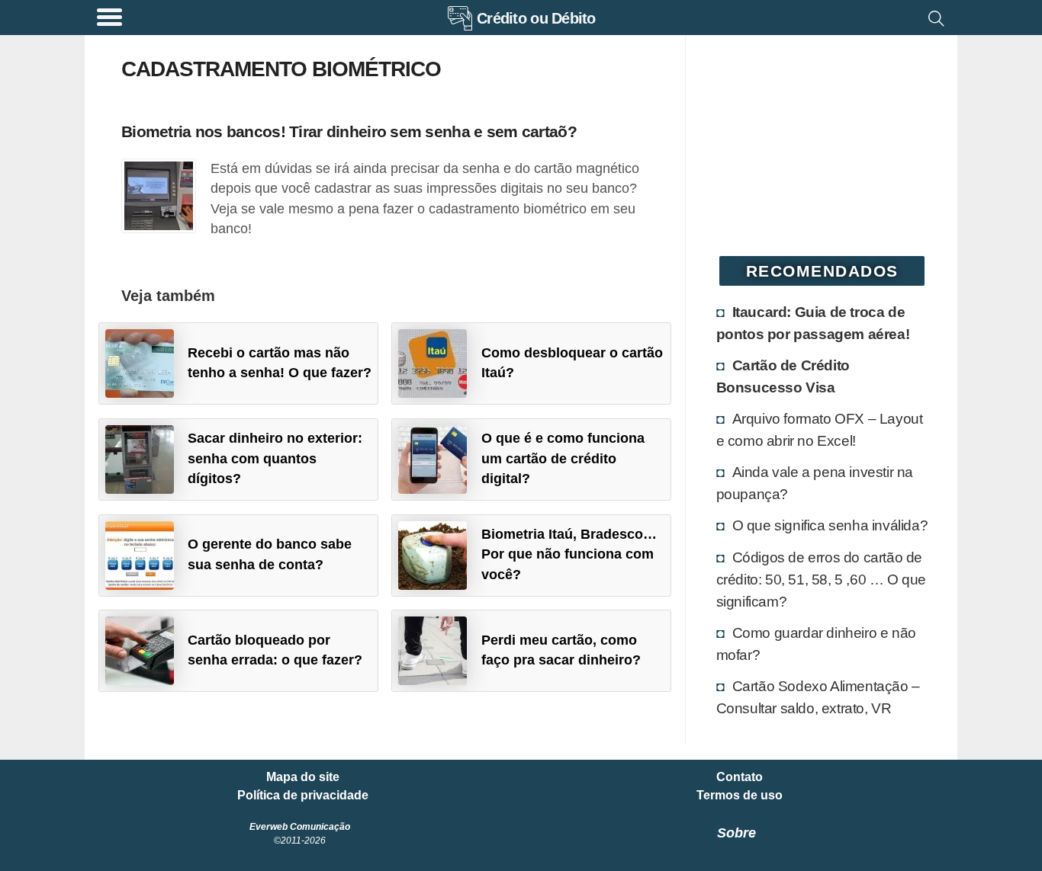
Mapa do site (302, 777)
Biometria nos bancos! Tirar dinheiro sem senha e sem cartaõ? (349, 131)
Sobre (736, 833)
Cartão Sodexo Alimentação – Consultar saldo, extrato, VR (818, 696)
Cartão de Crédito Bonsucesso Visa (783, 376)
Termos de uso (739, 795)
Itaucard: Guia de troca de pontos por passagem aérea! (813, 322)
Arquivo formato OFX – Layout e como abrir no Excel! (819, 429)
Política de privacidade (302, 795)
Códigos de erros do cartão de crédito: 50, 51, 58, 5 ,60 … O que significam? (821, 579)
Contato (739, 777)
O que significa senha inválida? (830, 525)
